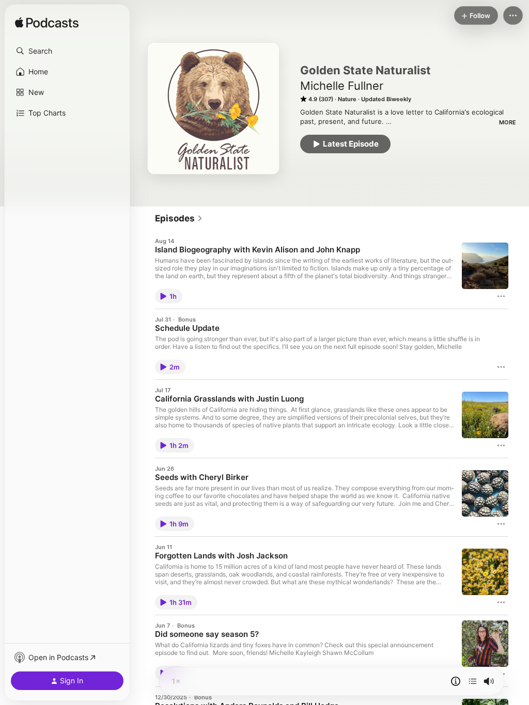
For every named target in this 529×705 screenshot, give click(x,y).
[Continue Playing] (472, 681)
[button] (67, 51)
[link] (179, 218)
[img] (47, 23)
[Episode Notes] (455, 681)
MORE (507, 122)
